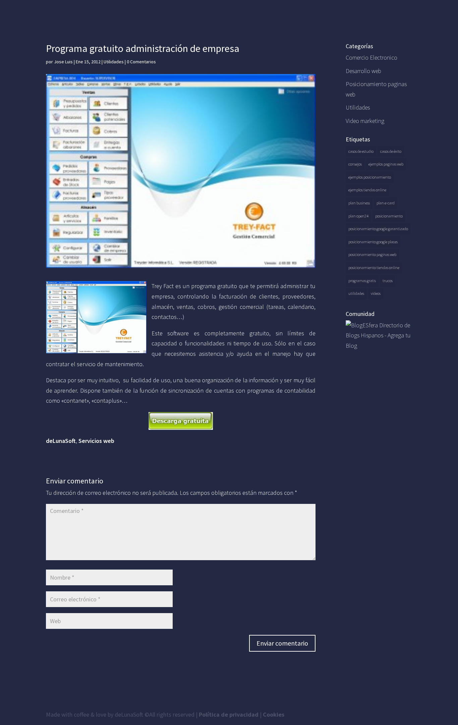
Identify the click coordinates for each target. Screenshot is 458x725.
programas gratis (362, 280)
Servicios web (96, 441)
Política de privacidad (229, 714)
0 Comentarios (141, 62)
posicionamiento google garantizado (378, 228)
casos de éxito (390, 151)
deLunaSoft (61, 441)
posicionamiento (389, 215)
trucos (388, 280)
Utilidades (114, 62)
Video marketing (365, 121)
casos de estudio (361, 151)
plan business (359, 202)
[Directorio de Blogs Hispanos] (379, 345)
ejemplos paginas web (385, 164)
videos (376, 293)
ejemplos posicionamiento (369, 177)
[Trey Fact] (181, 421)
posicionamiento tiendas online (373, 267)
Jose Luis (63, 62)
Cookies (273, 714)
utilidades (356, 293)
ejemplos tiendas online (367, 189)
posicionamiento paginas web (372, 254)
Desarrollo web (363, 71)
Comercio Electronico (371, 57)
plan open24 (358, 215)
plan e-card (386, 202)
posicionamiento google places (373, 241)
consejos (355, 164)
